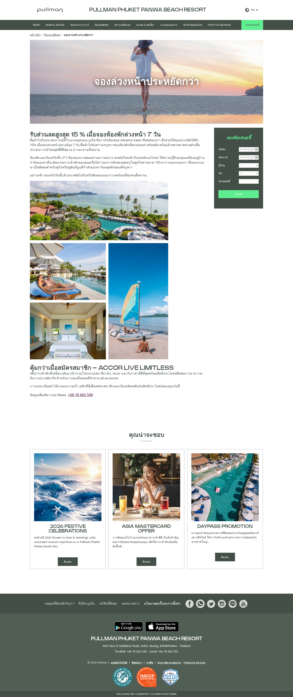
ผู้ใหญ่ (221, 165)
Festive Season (219, 25)
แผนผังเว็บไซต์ (119, 662)
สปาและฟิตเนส (122, 25)
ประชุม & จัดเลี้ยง (145, 25)
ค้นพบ (68, 562)
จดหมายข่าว (130, 603)
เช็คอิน (221, 149)
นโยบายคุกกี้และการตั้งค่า (162, 603)
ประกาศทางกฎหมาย (169, 662)
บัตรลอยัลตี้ (224, 181)
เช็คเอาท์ (223, 157)
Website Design (194, 662)
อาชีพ (149, 662)
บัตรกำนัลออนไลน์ (192, 25)
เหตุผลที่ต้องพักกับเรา (59, 603)
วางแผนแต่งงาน (168, 25)
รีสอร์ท (36, 25)
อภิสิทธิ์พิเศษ (108, 603)
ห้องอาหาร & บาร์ (79, 25)
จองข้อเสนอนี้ (252, 25)
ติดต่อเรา (137, 662)
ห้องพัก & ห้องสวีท (55, 25)
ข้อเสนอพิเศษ (101, 25)
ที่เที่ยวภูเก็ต (86, 603)
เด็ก (220, 173)
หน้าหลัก (35, 35)
